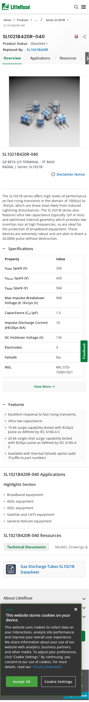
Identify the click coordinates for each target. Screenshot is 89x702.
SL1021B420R (37, 49)
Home (7, 20)
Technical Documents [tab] (26, 547)
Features (16, 404)
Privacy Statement (47, 667)
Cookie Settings (58, 681)
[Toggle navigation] (83, 6)
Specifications (20, 248)
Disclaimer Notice (71, 174)
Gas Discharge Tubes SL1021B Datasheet (48, 569)
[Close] (76, 609)
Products (22, 20)
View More (42, 386)
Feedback (84, 351)
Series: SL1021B (55, 20)
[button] (44, 111)
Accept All (22, 681)
